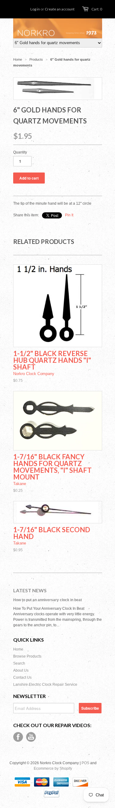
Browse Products (27, 656)
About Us (21, 670)
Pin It (69, 215)
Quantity (20, 152)
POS (85, 763)
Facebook (18, 737)
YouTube (31, 737)
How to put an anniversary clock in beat (47, 600)
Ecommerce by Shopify (53, 768)
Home (18, 649)
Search (19, 663)
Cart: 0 (96, 9)
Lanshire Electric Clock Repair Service (45, 684)
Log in (35, 9)
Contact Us (22, 677)
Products (36, 59)
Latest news (30, 590)
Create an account (60, 9)
